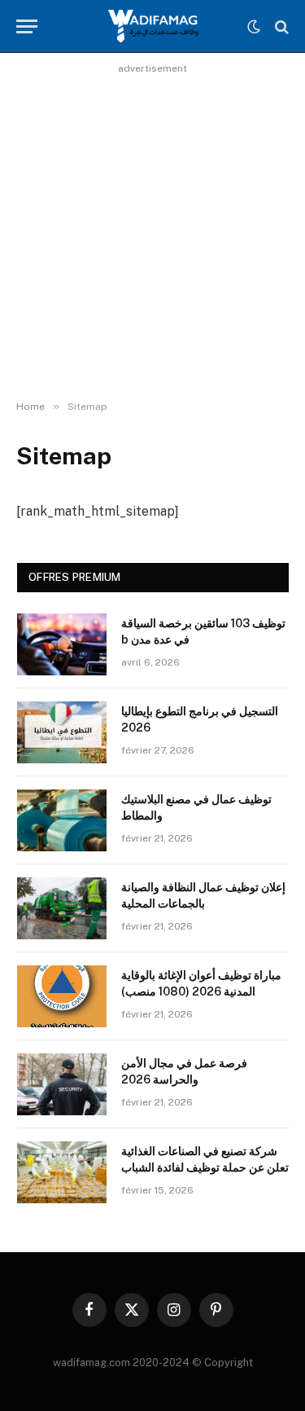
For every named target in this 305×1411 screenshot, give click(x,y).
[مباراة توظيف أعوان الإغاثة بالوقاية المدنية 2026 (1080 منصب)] (62, 996)
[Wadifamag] (152, 26)
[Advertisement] (152, 232)
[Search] (280, 26)
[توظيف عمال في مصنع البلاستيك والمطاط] (62, 820)
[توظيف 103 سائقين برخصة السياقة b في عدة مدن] (62, 644)
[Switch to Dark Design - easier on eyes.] (253, 27)
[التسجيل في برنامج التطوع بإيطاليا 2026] (62, 732)
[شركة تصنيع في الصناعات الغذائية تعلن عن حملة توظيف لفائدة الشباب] (62, 1172)
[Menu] (26, 26)
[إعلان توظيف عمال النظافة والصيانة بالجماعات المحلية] (62, 908)
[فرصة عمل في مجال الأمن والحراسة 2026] (62, 1084)
